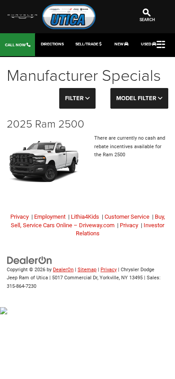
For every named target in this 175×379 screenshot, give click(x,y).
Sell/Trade (87, 44)
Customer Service (127, 216)
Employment (50, 216)
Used (146, 44)
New (119, 44)
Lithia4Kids (85, 216)
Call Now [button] (15, 45)
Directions (52, 44)
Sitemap (87, 270)
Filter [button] (75, 98)
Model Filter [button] (137, 98)
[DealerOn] (29, 259)
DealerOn (63, 270)
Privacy (20, 216)
